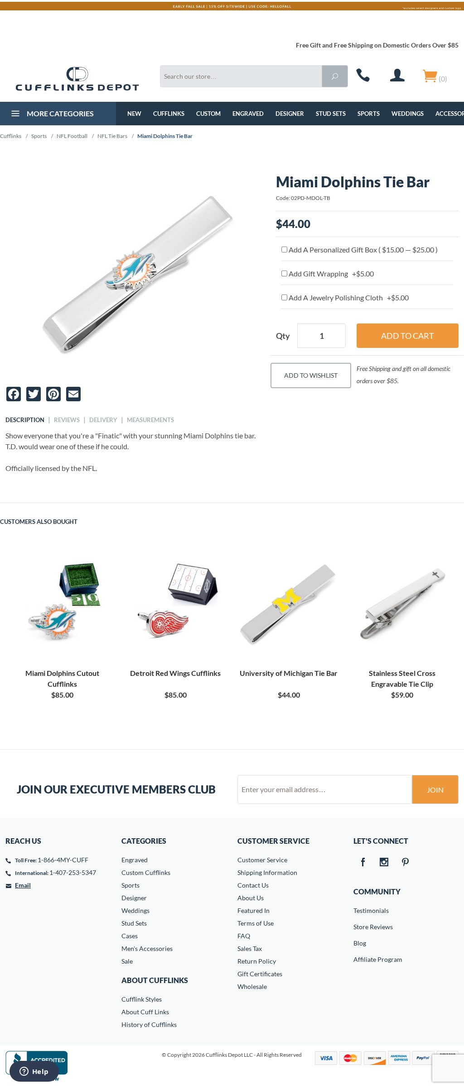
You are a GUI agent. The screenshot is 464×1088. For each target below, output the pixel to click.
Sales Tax (249, 948)
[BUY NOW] (62, 604)
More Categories (59, 113)
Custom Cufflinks (145, 872)
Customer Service (262, 860)
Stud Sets (331, 113)
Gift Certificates (259, 974)
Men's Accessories (147, 948)
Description (24, 419)
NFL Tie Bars (112, 136)
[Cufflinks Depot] (77, 79)
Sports (369, 113)
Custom (208, 113)
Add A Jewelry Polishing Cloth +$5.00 (348, 297)
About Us (250, 898)
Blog (359, 943)
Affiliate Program (359, 959)
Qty (283, 336)
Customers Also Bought (38, 521)
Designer (290, 113)
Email (23, 885)
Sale (127, 961)
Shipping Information (267, 872)
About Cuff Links (145, 1012)
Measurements (150, 419)
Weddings (408, 113)
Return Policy (256, 961)
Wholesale (252, 986)
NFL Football (72, 136)
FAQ (243, 936)
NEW (134, 113)
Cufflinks (168, 113)
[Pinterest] (405, 863)
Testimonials (359, 910)
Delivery (103, 419)
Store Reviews (359, 927)
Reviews (67, 419)
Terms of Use (255, 923)
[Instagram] (384, 863)
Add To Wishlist (311, 375)
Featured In (253, 910)
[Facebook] (362, 863)
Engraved (248, 113)
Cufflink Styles (141, 999)
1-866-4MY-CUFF (63, 860)
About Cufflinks (154, 980)
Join (435, 789)
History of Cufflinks (149, 1024)
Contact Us (253, 885)
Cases (129, 936)
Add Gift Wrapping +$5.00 (330, 273)
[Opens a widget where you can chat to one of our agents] (34, 1072)
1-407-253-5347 (72, 872)
